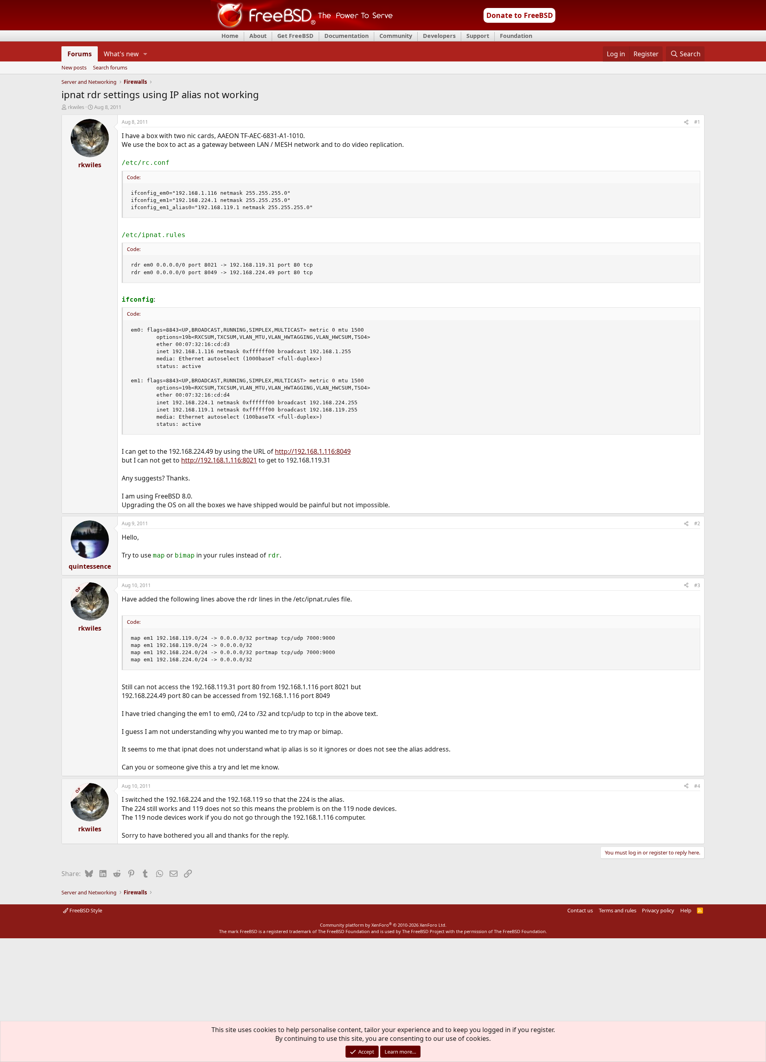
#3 (697, 585)
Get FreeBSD (295, 36)
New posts (74, 67)
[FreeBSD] (302, 27)
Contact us (580, 910)
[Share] (686, 122)
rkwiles (76, 107)
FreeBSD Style (85, 910)
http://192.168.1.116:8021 (219, 460)
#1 (697, 122)
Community (395, 36)
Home (230, 36)
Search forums (110, 67)
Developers (439, 36)
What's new (121, 53)
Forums (79, 53)
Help (685, 910)
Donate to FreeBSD (519, 15)
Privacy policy (658, 910)
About (258, 36)
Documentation (346, 36)
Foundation (516, 36)
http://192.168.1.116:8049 (313, 451)
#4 (697, 786)
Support (477, 36)
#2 (697, 523)
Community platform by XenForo (383, 925)
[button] (145, 53)
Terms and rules (617, 910)
